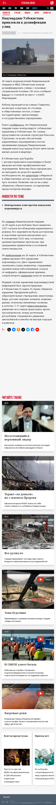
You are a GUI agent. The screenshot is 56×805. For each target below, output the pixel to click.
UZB (27, 8)
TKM (21, 8)
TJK (16, 8)
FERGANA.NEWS (28, 2)
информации (13, 255)
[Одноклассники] (18, 329)
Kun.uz (6, 94)
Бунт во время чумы (16, 736)
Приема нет (42, 736)
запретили (32, 175)
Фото (37, 13)
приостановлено (37, 305)
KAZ (4, 8)
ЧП (19, 33)
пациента (26, 275)
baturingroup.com (27, 802)
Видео (27, 13)
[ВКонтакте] (14, 329)
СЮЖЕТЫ (47, 13)
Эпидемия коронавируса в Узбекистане (37, 33)
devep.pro (49, 802)
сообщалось (17, 124)
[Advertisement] (28, 365)
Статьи (17, 13)
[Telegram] (28, 329)
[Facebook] (32, 329)
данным (10, 221)
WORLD (34, 8)
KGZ (10, 8)
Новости (6, 13)
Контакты (6, 797)
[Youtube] (37, 329)
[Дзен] (23, 329)
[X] (9, 329)
